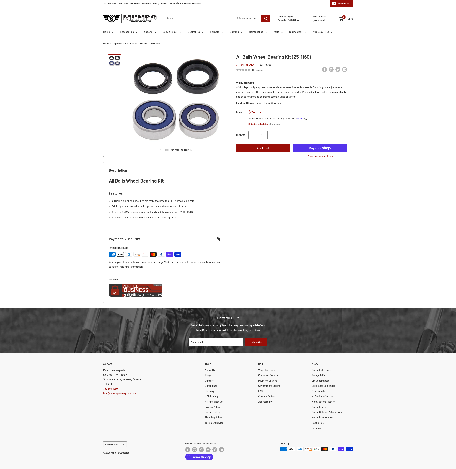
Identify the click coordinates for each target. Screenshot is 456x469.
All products (118, 43)
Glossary (209, 391)
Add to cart (263, 148)
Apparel (148, 31)
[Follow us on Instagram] (194, 449)
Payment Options (267, 380)
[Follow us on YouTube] (208, 449)
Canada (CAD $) (112, 444)
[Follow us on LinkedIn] (221, 449)
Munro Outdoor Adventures (327, 412)
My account (318, 20)
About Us (210, 370)
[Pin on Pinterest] (331, 69)
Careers (209, 380)
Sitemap (316, 427)
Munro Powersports (322, 417)
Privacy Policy (212, 406)
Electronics (193, 31)
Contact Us (211, 385)
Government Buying (269, 385)
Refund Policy (212, 412)
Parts (276, 31)
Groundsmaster (320, 380)
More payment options (320, 156)
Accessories (127, 31)
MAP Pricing (211, 396)
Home (106, 31)
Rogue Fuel (318, 422)
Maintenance (256, 31)
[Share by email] (344, 69)
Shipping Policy (213, 417)
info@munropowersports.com (120, 393)
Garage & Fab (319, 375)
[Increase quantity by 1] (271, 135)
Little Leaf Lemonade (324, 385)
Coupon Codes (266, 396)
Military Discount (214, 401)
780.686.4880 (110, 388)
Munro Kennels (320, 406)
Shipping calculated (258, 124)
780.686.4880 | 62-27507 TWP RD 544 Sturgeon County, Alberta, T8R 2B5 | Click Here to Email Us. (152, 3)
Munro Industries (321, 370)
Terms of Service (214, 422)
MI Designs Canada (322, 396)
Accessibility (265, 401)
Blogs (208, 375)
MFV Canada (318, 391)
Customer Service (268, 375)
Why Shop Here (266, 370)
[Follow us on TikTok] (214, 449)
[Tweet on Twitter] (337, 69)
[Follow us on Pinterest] (201, 449)
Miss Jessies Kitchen (323, 401)
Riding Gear (295, 31)
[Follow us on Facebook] (187, 449)
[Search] (265, 18)
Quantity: (241, 134)
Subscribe (256, 341)
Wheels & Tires (320, 31)
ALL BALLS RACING (245, 65)
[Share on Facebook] (324, 69)
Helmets (214, 31)
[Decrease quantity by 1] (252, 135)
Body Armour (170, 31)
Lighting (234, 31)
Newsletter (343, 3)
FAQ (260, 391)
